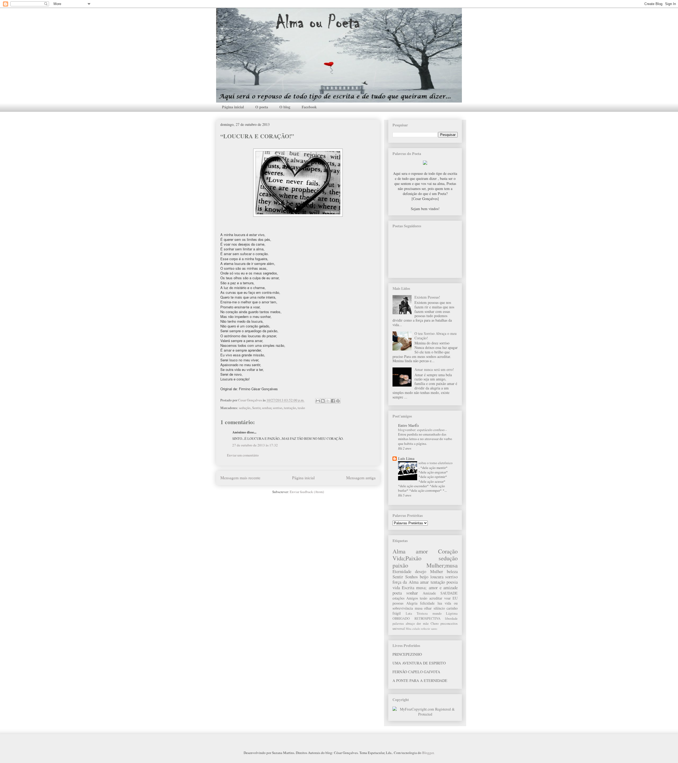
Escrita (408, 587)
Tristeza (422, 613)
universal (398, 628)
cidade (416, 629)
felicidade (427, 603)
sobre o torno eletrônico (435, 462)
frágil (396, 613)
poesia (452, 582)
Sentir (256, 407)
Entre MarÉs (408, 425)
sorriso (277, 407)
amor (422, 551)
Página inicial (233, 107)
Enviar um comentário (243, 455)
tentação (290, 407)
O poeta (261, 107)
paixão (400, 565)
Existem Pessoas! (427, 297)
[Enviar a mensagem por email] (317, 400)
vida (396, 587)
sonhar (266, 407)
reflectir (425, 629)
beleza (452, 571)
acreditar (435, 598)
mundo (436, 613)
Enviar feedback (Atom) (307, 491)
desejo (420, 571)
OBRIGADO (401, 618)
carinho (452, 608)
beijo (424, 577)
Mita (408, 629)
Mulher (436, 571)
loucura (436, 577)
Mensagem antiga (361, 477)
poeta (397, 593)
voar (447, 598)
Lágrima (452, 613)
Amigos (412, 598)
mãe (426, 623)
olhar (428, 608)
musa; (421, 587)
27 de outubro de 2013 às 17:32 (255, 445)
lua (440, 603)
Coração (448, 551)
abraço (410, 623)
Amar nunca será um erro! (434, 369)
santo (434, 629)
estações (398, 598)
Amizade (429, 593)
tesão (301, 407)
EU (455, 598)
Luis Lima (406, 458)
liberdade (451, 618)
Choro (435, 623)
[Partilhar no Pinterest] (338, 400)
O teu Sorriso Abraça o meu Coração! (435, 335)
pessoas (397, 603)
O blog (284, 107)
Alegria (411, 603)
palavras (398, 623)
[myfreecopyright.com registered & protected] (425, 714)
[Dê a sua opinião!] (322, 400)
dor (419, 623)
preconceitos (449, 623)
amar (424, 582)
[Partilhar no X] (328, 400)
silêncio (439, 608)
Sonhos (411, 577)
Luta (409, 613)
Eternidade (401, 571)
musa (418, 608)
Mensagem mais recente (240, 477)
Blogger (428, 752)
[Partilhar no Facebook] (333, 400)
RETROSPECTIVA (427, 618)
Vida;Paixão (406, 558)
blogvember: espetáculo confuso (421, 429)
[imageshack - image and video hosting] (425, 163)
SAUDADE (449, 593)
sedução (245, 407)
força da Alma (405, 582)
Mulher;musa (442, 565)
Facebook (309, 107)
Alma (398, 551)
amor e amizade (443, 587)
